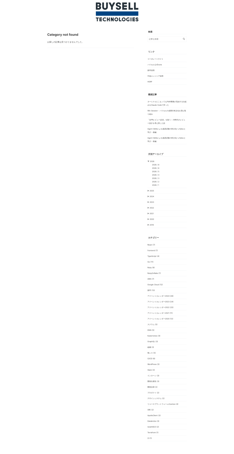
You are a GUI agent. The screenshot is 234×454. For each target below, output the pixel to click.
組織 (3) (150, 347)
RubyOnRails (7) (154, 273)
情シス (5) (151, 353)
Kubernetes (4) (153, 336)
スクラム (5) (152, 324)
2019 (152, 225)
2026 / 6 (155, 168)
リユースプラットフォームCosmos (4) (162, 404)
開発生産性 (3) (153, 381)
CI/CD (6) (151, 358)
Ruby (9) (151, 267)
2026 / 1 (155, 185)
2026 (152, 161)
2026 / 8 (155, 165)
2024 (152, 196)
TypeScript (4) (153, 256)
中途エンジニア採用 (155, 76)
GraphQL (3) (152, 341)
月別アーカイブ (155, 154)
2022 (152, 208)
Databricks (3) (153, 421)
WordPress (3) (153, 364)
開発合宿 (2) (152, 387)
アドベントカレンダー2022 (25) (160, 307)
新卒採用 (151, 70)
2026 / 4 (155, 175)
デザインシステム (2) (156, 398)
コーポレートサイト (155, 59)
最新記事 (152, 94)
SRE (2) (150, 410)
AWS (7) (150, 279)
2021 (152, 213)
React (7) (151, 245)
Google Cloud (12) (155, 284)
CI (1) (149, 438)
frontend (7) (152, 250)
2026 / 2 (155, 182)
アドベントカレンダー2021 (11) (160, 313)
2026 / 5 (155, 171)
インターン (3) (153, 375)
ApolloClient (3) (154, 415)
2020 (152, 219)
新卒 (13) (151, 290)
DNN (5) (150, 330)
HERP (149, 82)
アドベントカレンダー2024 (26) (160, 296)
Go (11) (150, 262)
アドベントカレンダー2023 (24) (160, 302)
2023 (152, 202)
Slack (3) (151, 370)
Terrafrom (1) (152, 432)
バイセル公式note (154, 65)
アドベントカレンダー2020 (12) (160, 319)
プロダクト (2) (153, 393)
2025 (152, 191)
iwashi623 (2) (153, 427)
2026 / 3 (155, 178)
